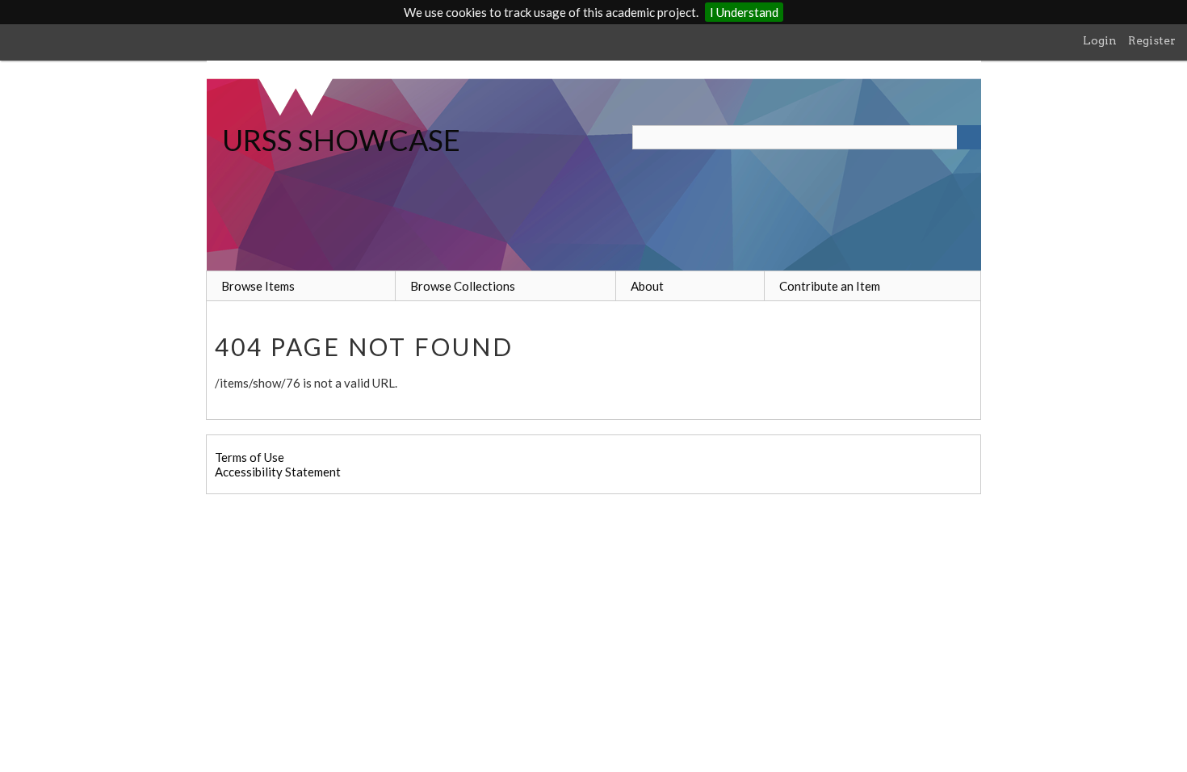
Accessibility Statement (278, 471)
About (647, 286)
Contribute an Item (829, 286)
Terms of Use (249, 457)
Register (1152, 40)
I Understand (744, 12)
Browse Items (258, 286)
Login (1100, 40)
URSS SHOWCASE (341, 139)
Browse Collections (462, 286)
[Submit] (969, 137)
